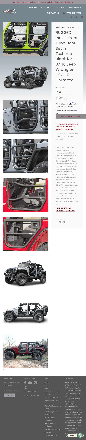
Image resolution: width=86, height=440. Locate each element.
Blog (46, 382)
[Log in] (76, 17)
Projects (48, 432)
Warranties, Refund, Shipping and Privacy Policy (52, 400)
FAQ (46, 385)
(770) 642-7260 (30, 391)
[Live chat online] (75, 435)
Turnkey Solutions (51, 435)
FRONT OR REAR (60, 87)
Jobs (46, 389)
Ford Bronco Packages (53, 429)
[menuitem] (33, 7)
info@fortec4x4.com (31, 395)
